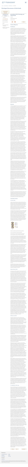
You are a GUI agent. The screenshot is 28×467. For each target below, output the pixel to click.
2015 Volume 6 (10, 5)
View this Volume (5, 11)
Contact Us (3, 459)
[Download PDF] (12, 22)
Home (2, 5)
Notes (3, 23)
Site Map (9, 456)
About (9, 455)
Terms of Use (7, 460)
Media (9, 454)
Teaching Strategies (5, 20)
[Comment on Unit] (15, 22)
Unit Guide (4, 17)
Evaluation (3, 455)
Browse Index (5, 12)
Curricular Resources (6, 5)
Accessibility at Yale (3, 460)
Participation (3, 456)
